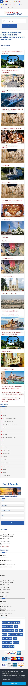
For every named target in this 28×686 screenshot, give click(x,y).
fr (20, 1)
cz (8, 7)
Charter (5, 469)
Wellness (5, 456)
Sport (4, 412)
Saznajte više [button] (6, 679)
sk (21, 4)
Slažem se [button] (14, 683)
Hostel (4, 428)
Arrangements (6, 462)
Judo (4, 440)
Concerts (5, 434)
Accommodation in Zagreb (9, 437)
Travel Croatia (16, 642)
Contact (16, 630)
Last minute (5, 466)
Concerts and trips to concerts (10, 424)
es (16, 1)
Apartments (14, 622)
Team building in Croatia (8, 421)
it (12, 1)
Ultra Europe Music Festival (9, 418)
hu (12, 4)
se (3, 4)
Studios (15, 638)
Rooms (9, 638)
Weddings (5, 431)
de (7, 1)
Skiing (4, 472)
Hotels (17, 634)
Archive (5, 409)
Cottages (21, 630)
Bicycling (5, 415)
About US (4, 622)
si (7, 4)
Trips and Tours (6, 450)
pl (12, 7)
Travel (4, 459)
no (16, 4)
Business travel (6, 453)
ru (3, 7)
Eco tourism (4, 634)
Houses (21, 634)
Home (9, 634)
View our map (5, 546)
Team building (6, 475)
